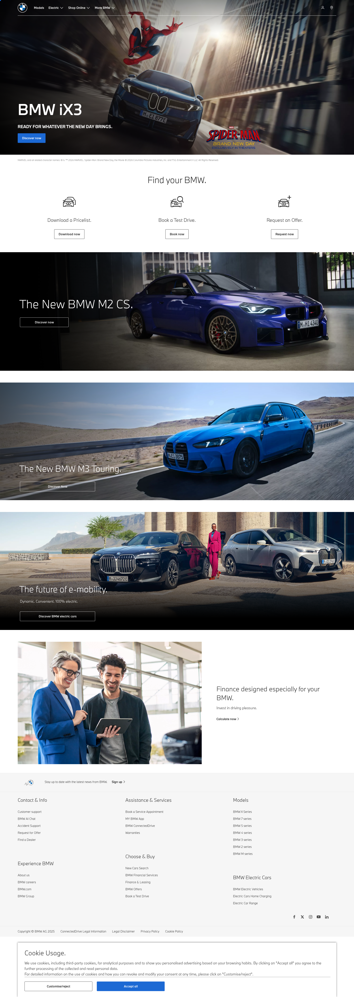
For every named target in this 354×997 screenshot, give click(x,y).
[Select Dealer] (332, 7)
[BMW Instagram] (310, 917)
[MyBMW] (323, 7)
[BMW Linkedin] (327, 917)
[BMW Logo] (22, 8)
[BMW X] (302, 917)
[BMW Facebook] (294, 917)
